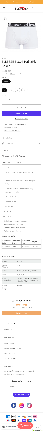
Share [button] (6, 150)
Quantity (4, 95)
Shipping (12, 74)
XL (24, 90)
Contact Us (8, 330)
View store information (12, 130)
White (6, 81)
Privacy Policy (9, 343)
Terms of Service (10, 358)
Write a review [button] (21, 313)
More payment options (21, 119)
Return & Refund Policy (12, 348)
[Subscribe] (32, 386)
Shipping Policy (9, 353)
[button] (4, 8)
